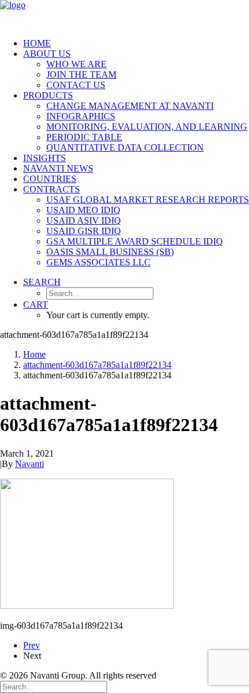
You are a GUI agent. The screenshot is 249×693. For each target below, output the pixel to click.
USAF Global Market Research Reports (147, 200)
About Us (47, 54)
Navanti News (58, 168)
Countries (49, 179)
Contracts (51, 189)
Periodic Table (84, 137)
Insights (44, 158)
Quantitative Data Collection (125, 147)
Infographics (80, 116)
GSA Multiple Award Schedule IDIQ (134, 241)
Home (37, 43)
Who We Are (76, 64)
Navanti (29, 464)
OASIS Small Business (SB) (110, 252)
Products (48, 95)
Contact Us (75, 85)
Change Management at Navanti (130, 106)
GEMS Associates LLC (98, 262)
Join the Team (81, 74)
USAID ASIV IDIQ (83, 220)
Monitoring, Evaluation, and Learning (146, 127)
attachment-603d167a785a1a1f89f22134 (97, 365)
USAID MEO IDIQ (83, 210)
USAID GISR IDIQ (83, 231)
